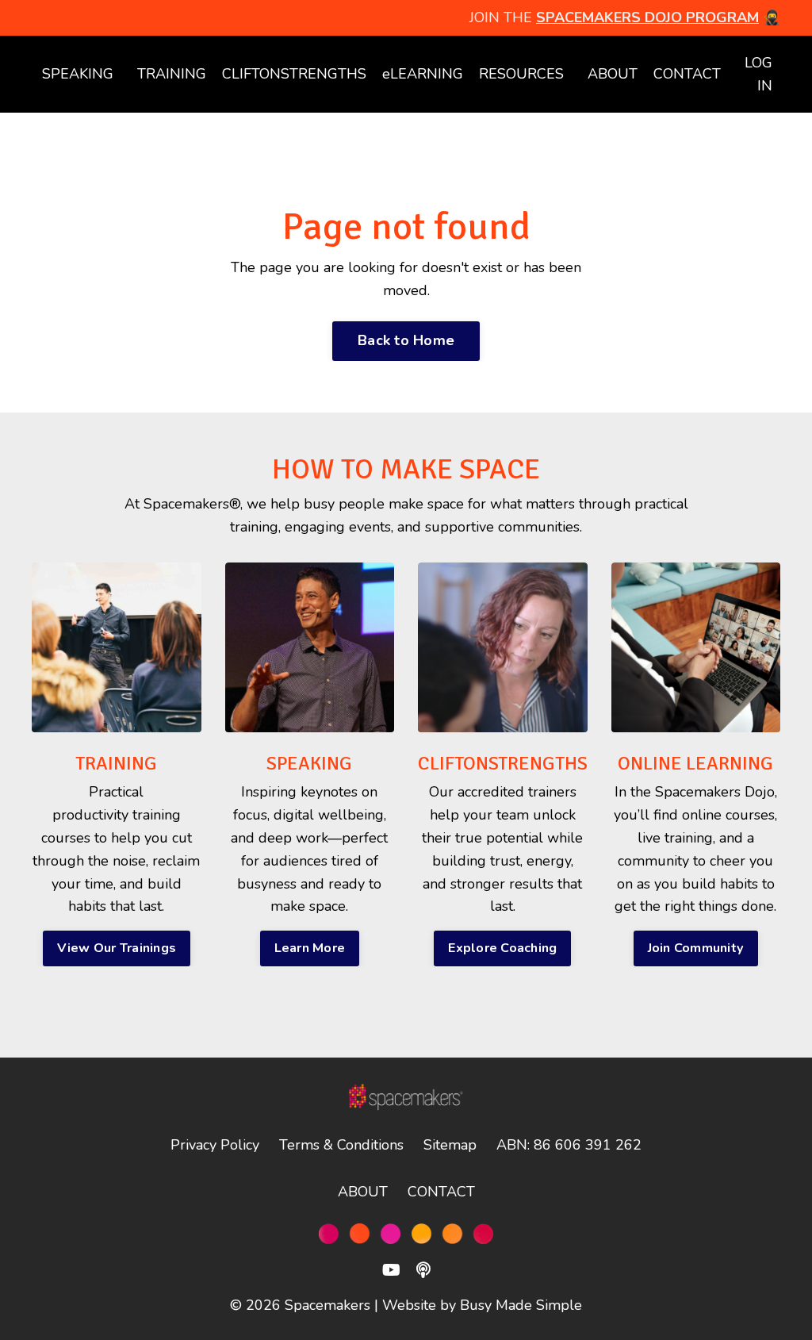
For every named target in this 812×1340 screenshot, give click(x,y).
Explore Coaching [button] (502, 948)
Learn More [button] (310, 948)
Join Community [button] (696, 948)
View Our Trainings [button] (117, 948)
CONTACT (687, 73)
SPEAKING (77, 73)
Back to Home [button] (406, 340)
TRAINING (116, 763)
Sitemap (450, 1144)
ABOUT (613, 73)
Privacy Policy (214, 1144)
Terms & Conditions (341, 1144)
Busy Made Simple (521, 1305)
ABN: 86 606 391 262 (569, 1144)
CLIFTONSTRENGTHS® (508, 763)
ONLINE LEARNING (695, 763)
